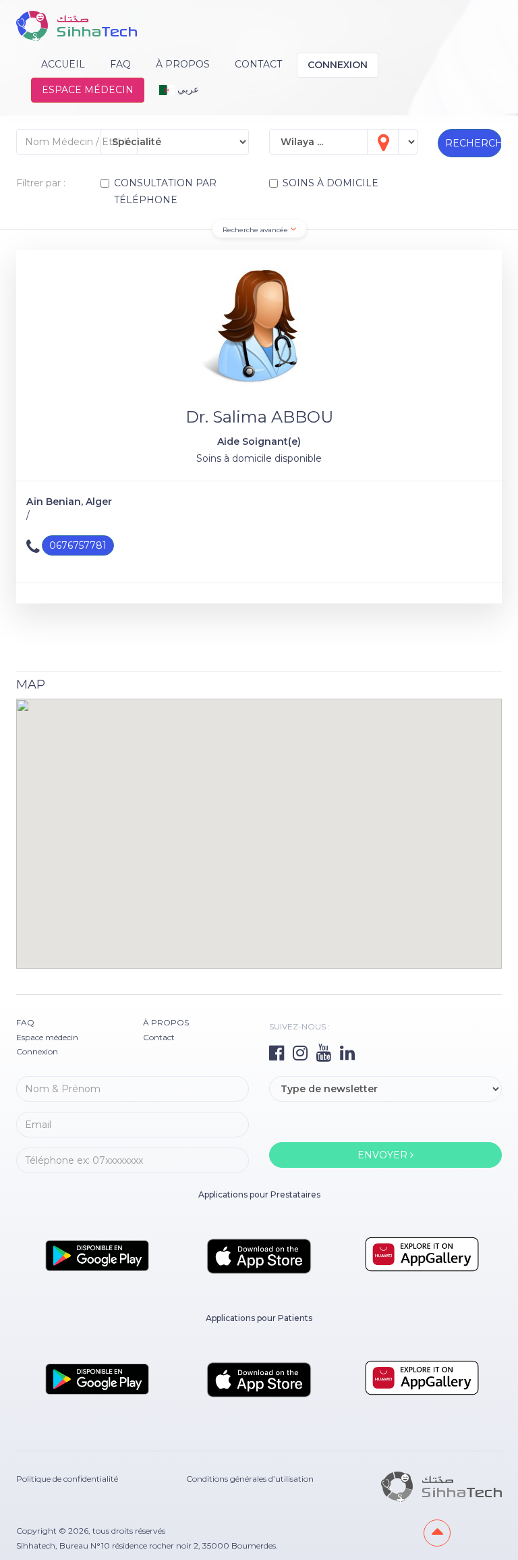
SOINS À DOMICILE (330, 183)
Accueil (63, 64)
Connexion (338, 65)
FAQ (120, 64)
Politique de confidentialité (67, 1479)
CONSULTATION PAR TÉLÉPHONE (165, 191)
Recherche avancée (256, 229)
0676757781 (78, 545)
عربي (187, 89)
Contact (258, 64)
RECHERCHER (473, 143)
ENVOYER (383, 1155)
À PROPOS (183, 64)
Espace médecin (88, 90)
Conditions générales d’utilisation (250, 1479)
